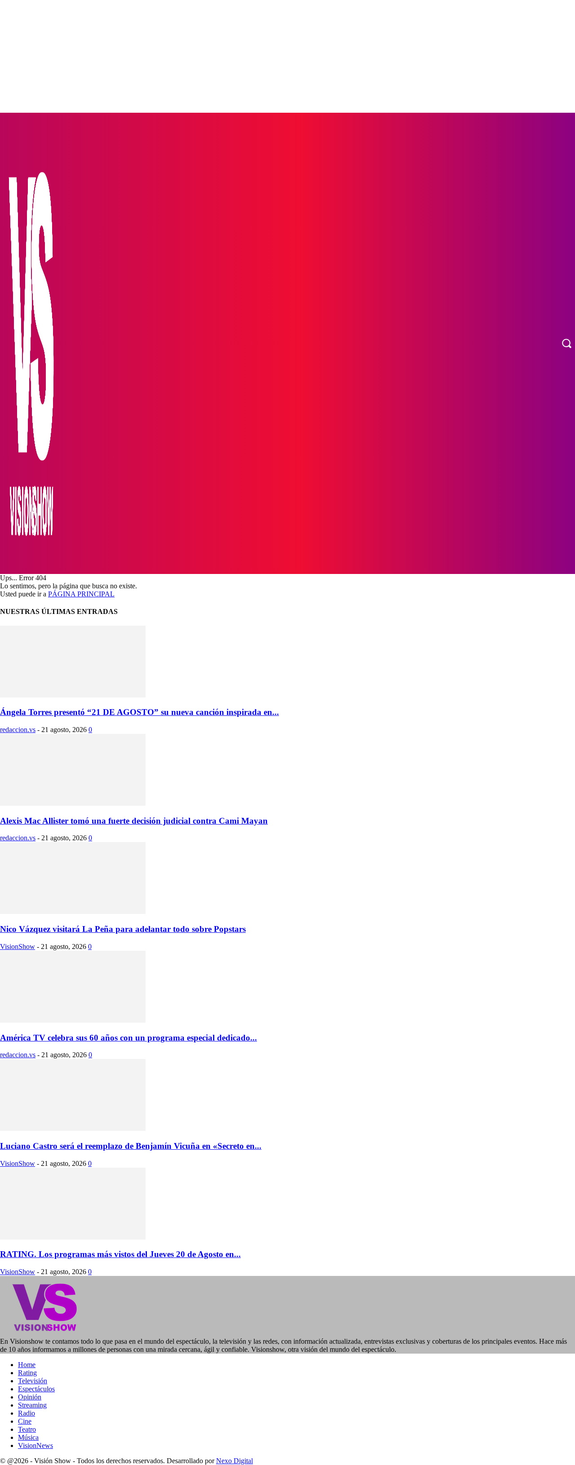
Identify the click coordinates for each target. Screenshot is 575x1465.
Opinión (29, 1397)
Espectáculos (36, 1389)
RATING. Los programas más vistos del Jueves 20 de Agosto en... (120, 1254)
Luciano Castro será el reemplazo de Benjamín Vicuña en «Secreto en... (130, 1146)
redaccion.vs (17, 729)
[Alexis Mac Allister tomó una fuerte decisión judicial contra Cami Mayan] (73, 803)
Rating (27, 1373)
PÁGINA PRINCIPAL (81, 594)
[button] (566, 343)
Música (28, 1437)
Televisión (32, 1381)
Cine (24, 1421)
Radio (26, 1413)
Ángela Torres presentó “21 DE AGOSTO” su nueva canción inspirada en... (139, 712)
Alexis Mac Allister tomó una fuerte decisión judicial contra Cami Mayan (134, 820)
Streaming (32, 1405)
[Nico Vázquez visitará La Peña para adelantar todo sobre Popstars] (73, 911)
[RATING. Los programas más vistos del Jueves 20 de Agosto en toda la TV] (73, 1237)
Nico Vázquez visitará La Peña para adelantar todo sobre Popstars (123, 929)
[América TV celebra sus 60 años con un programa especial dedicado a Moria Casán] (73, 1020)
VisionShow (17, 946)
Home (26, 1364)
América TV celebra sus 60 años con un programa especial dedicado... (128, 1037)
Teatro (27, 1429)
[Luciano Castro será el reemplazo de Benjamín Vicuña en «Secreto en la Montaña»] (73, 1128)
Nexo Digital (234, 1461)
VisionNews (35, 1445)
